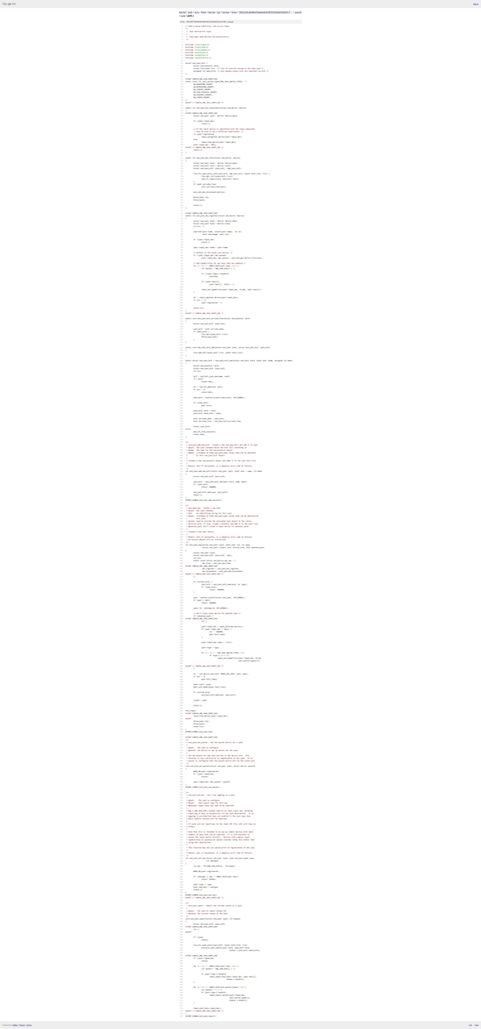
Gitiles (15, 1025)
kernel (182, 12)
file (230, 22)
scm (197, 12)
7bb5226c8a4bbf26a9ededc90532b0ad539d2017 (264, 12)
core (183, 15)
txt (470, 1025)
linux (203, 12)
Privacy (22, 1025)
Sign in (475, 4)
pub (190, 12)
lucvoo (225, 12)
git (218, 12)
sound (298, 12)
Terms (29, 1025)
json (476, 1025)
